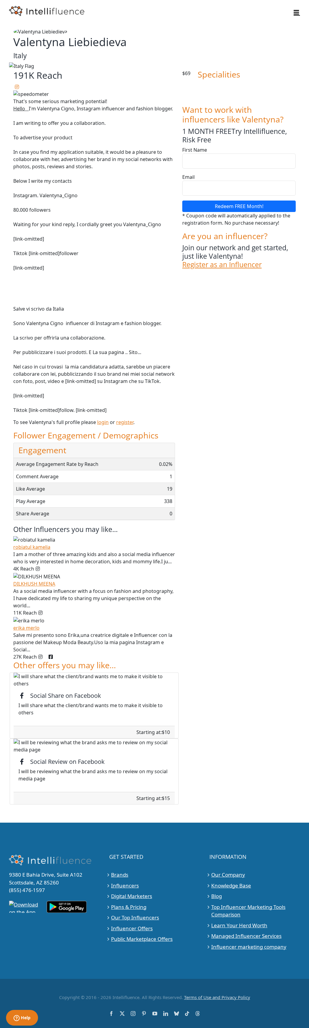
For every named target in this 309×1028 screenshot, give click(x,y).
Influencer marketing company (248, 946)
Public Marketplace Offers (142, 938)
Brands (119, 874)
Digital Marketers (131, 896)
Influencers (125, 885)
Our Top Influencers (135, 917)
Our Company (228, 874)
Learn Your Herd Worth (239, 925)
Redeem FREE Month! (239, 206)
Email (188, 177)
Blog (216, 896)
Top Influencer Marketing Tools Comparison (248, 910)
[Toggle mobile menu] (297, 12)
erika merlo (26, 628)
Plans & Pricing (128, 906)
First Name (194, 150)
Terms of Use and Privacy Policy (217, 997)
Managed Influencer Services (246, 935)
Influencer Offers (132, 928)
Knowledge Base (231, 885)
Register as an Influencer (222, 264)
